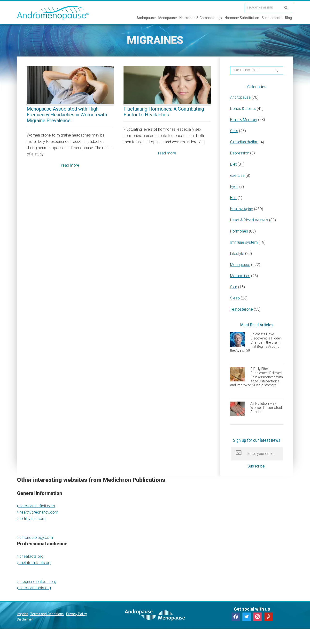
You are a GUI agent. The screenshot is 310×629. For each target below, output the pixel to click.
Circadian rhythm (244, 142)
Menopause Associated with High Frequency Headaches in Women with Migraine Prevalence (67, 114)
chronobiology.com (35, 537)
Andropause (240, 97)
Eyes (234, 186)
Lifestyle (237, 253)
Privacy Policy (76, 614)
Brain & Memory (243, 119)
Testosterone (241, 309)
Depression (239, 153)
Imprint (22, 614)
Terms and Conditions (47, 614)
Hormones (239, 231)
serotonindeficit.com (36, 506)
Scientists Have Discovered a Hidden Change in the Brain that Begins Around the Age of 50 (256, 342)
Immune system (244, 242)
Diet (233, 164)
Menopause (240, 264)
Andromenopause (53, 13)
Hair (233, 197)
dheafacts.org (30, 556)
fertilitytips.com (32, 518)
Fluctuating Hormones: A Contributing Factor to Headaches (164, 112)
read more (70, 165)
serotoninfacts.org (34, 588)
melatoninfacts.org (35, 562)
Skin (233, 287)
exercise (237, 175)
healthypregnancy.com (38, 512)
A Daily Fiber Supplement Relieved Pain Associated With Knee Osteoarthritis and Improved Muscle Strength (256, 377)
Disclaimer (25, 619)
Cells (234, 131)
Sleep (235, 298)
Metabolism (240, 276)
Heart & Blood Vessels (249, 220)
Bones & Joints (243, 108)
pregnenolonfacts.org (37, 581)
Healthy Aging (241, 209)
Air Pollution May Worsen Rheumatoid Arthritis (266, 408)
